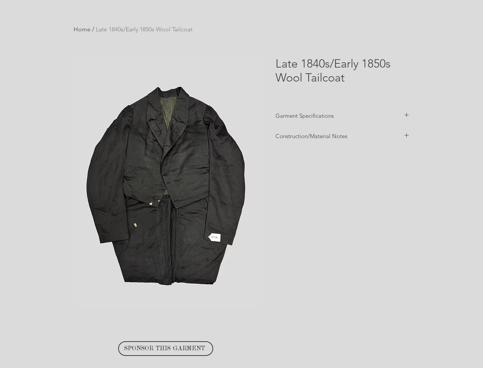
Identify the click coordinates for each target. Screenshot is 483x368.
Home (82, 29)
